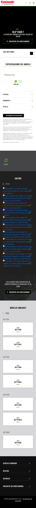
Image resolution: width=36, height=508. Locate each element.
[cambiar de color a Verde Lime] (15, 81)
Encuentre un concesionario (19, 292)
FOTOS (7, 184)
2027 (17, 29)
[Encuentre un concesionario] (26, 3)
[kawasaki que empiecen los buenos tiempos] (13, 3)
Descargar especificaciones (14, 116)
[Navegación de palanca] (33, 2)
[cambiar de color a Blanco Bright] (20, 81)
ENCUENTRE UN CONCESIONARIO (19, 41)
